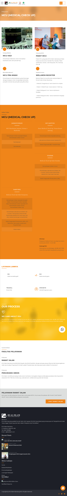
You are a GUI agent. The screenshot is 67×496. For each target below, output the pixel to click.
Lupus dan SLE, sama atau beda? (12, 440)
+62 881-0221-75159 (59, 248)
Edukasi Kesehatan (7, 467)
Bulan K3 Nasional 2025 (15, 445)
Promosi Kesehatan (7, 470)
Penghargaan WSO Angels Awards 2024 (19, 454)
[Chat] (62, 488)
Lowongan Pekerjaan (7, 472)
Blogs (3, 475)
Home (3, 465)
